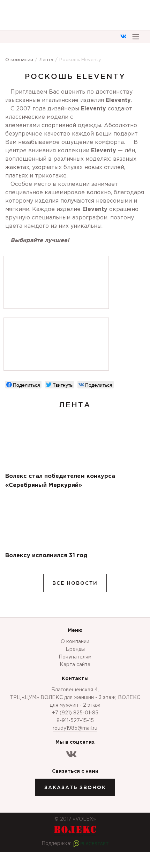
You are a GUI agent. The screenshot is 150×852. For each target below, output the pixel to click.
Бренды (75, 649)
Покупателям (75, 657)
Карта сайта (75, 665)
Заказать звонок (75, 787)
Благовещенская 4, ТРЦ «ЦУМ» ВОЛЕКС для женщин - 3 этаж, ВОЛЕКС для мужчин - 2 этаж (75, 697)
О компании (75, 642)
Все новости (75, 583)
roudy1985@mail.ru (75, 728)
